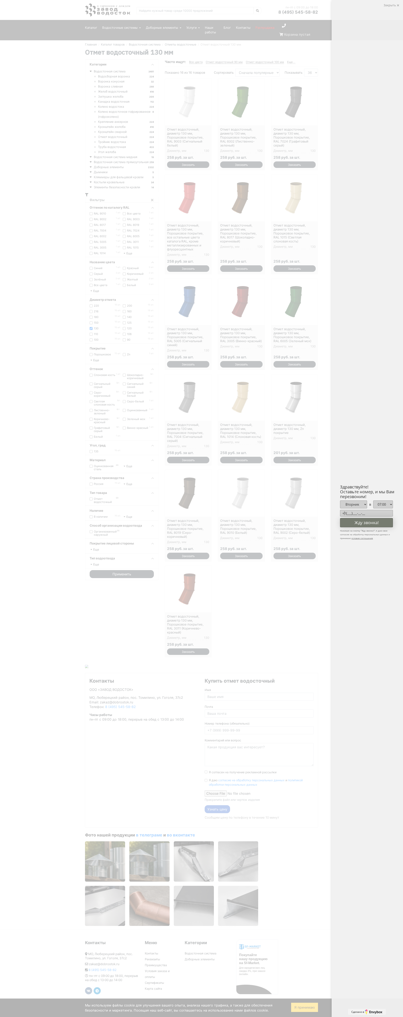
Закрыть (390, 5)
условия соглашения (362, 538)
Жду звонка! (367, 522)
